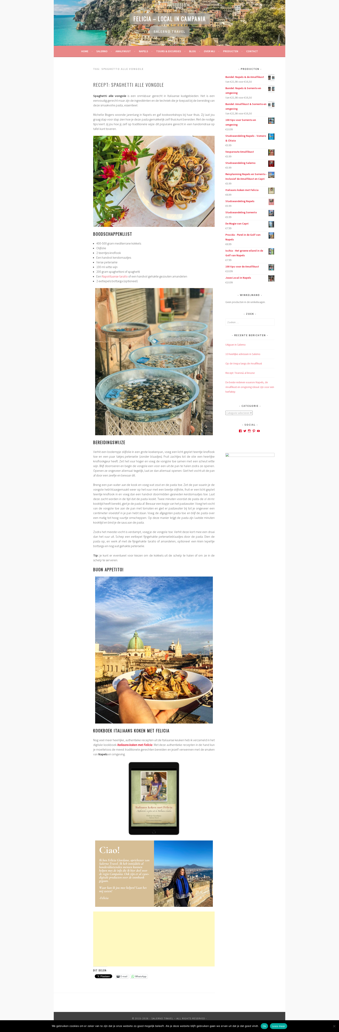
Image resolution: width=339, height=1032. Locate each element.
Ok (264, 1026)
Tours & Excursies (168, 51)
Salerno (102, 51)
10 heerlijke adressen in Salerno (242, 354)
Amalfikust (123, 51)
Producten (230, 51)
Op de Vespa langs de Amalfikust (243, 363)
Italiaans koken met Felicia (134, 745)
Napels (143, 51)
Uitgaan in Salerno (235, 344)
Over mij (209, 51)
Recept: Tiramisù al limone (240, 373)
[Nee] (334, 1026)
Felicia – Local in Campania (169, 19)
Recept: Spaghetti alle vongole (128, 84)
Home (84, 51)
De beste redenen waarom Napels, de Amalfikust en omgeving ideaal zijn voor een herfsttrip (249, 386)
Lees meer (278, 1026)
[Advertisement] (154, 939)
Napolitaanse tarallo (115, 276)
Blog (192, 51)
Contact (252, 51)
